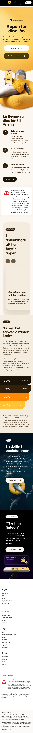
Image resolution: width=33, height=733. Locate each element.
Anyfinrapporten (6, 601)
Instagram (4, 656)
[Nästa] (13, 261)
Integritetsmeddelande (8, 634)
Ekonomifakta (5, 603)
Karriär (3, 606)
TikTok (3, 661)
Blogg (3, 598)
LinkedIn (4, 664)
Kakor (3, 637)
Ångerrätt (4, 647)
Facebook (4, 659)
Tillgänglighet (5, 645)
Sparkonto (4, 593)
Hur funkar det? (6, 617)
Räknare (4, 623)
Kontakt (3, 620)
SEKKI (3, 632)
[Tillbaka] (8, 261)
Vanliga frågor (5, 615)
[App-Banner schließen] (2, 2)
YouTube (4, 667)
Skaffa (28, 3)
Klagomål (4, 639)
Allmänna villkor (6, 642)
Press (3, 595)
